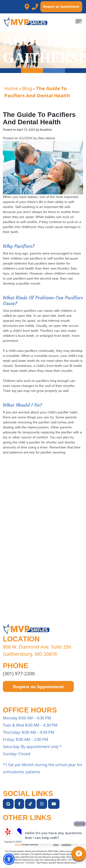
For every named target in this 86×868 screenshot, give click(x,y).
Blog (27, 88)
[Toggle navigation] (78, 21)
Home (11, 88)
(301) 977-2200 (19, 673)
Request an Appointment (61, 6)
